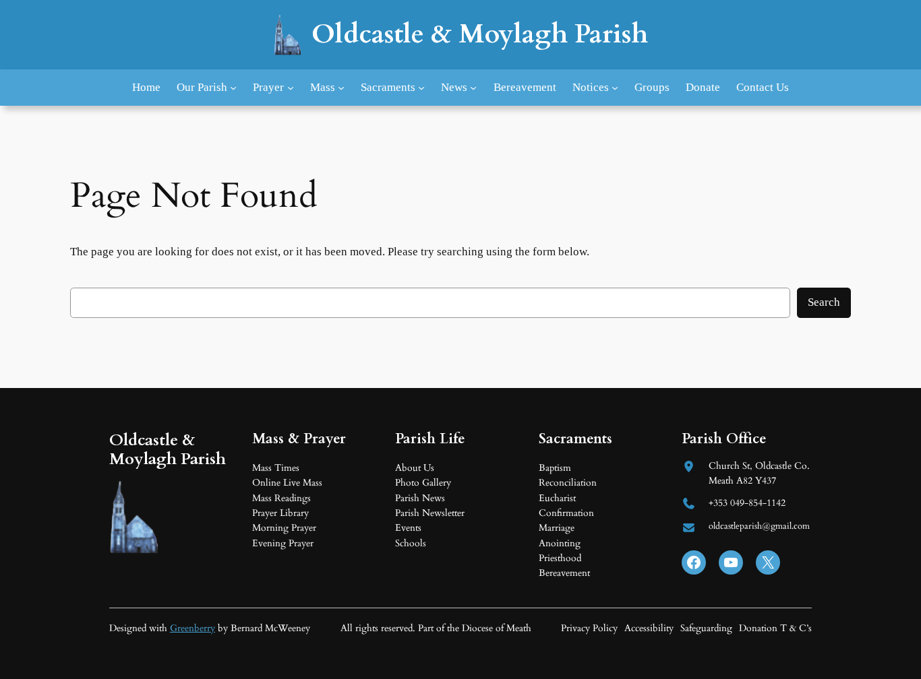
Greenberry (192, 628)
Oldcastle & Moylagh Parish (479, 34)
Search (824, 302)
